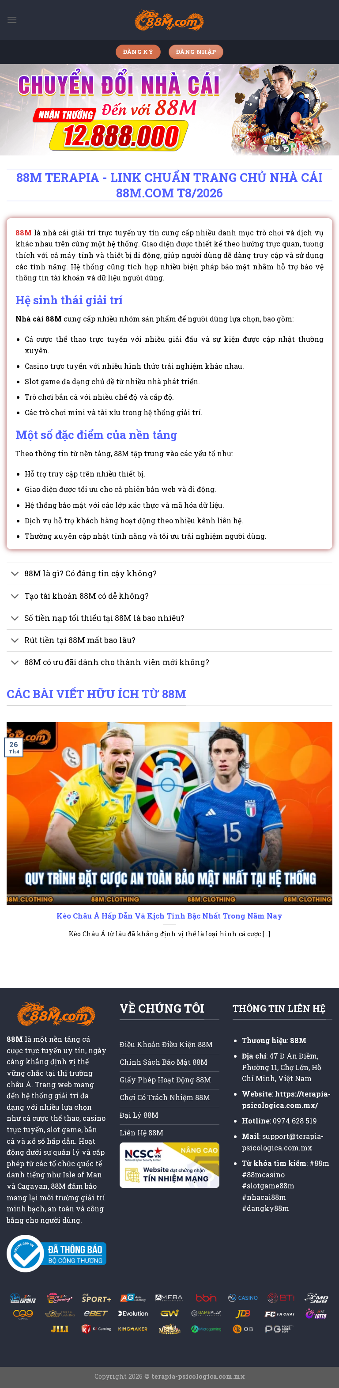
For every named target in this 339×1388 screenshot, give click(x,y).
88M (23, 232)
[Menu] (12, 19)
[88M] (169, 20)
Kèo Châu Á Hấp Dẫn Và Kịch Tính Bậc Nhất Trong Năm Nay (169, 915)
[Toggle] (15, 574)
